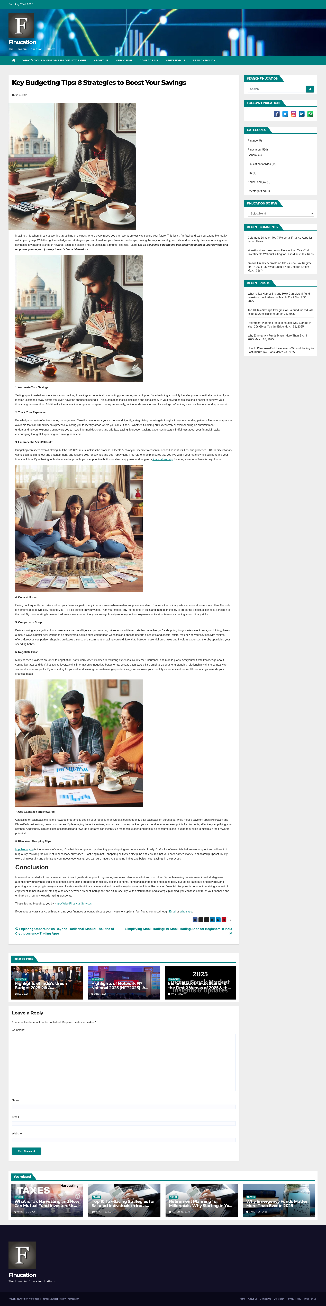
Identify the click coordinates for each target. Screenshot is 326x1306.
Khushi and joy (257, 182)
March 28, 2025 (258, 1212)
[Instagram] (293, 114)
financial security (162, 459)
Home (242, 1299)
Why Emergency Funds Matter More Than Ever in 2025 (276, 1203)
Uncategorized (257, 191)
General (253, 155)
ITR (250, 173)
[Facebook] (277, 114)
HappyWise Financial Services (73, 903)
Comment (18, 1030)
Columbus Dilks (257, 237)
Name (15, 1100)
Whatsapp (186, 911)
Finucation (22, 42)
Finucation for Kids (259, 164)
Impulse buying (24, 849)
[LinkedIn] (302, 114)
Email (172, 911)
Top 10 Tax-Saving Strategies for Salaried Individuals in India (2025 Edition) (123, 1205)
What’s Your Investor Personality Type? (54, 60)
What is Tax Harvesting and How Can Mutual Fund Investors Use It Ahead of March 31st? (46, 1205)
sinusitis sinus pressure (262, 250)
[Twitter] (285, 114)
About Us (101, 60)
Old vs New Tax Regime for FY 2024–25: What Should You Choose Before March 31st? (280, 267)
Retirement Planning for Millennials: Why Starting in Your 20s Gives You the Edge (201, 1205)
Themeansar (72, 1299)
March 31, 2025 (26, 1212)
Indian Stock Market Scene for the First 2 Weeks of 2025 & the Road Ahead (199, 987)
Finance (253, 140)
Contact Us (149, 60)
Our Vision (124, 60)
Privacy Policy (204, 60)
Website (17, 1133)
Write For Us (175, 60)
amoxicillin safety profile (262, 263)
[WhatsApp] (310, 114)
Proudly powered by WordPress (24, 1299)
